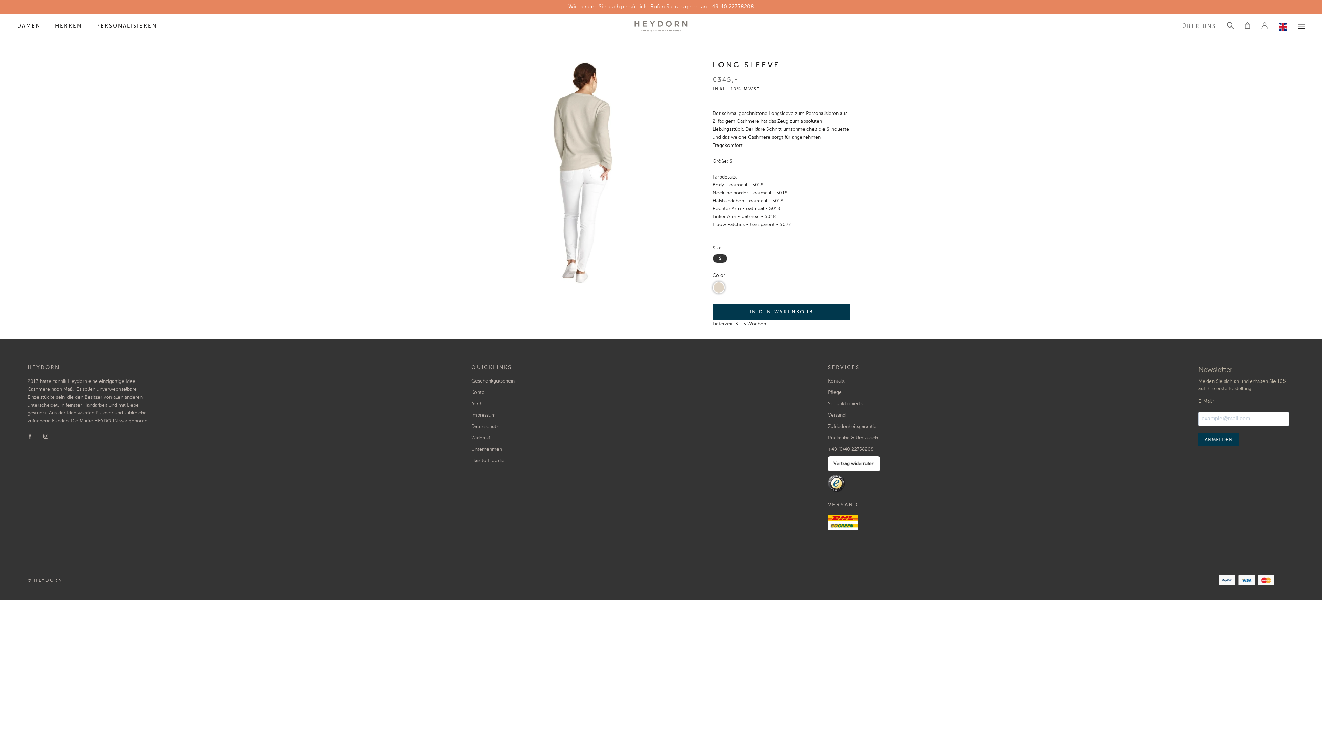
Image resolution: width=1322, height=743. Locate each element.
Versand (837, 415)
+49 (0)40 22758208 (850, 449)
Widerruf (480, 437)
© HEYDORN (45, 580)
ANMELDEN (1218, 439)
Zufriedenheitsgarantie (852, 426)
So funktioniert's (845, 403)
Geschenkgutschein (493, 381)
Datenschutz (485, 426)
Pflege (835, 392)
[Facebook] (30, 436)
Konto (478, 392)
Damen (29, 26)
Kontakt (836, 381)
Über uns (1199, 26)
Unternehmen (486, 449)
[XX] (1301, 26)
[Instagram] (45, 436)
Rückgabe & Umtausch (853, 437)
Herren (68, 26)
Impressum (483, 415)
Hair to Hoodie (487, 460)
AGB (476, 403)
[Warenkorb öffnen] (1247, 26)
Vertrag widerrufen (853, 463)
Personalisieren (126, 26)
